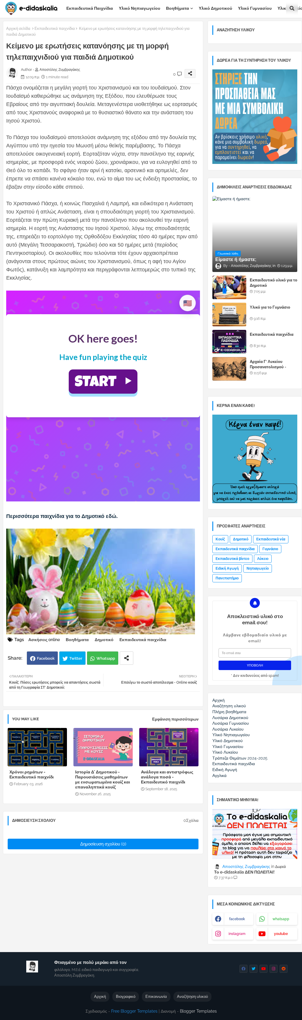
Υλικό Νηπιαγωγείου (139, 8)
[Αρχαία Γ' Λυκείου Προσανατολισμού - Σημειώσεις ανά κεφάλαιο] (229, 369)
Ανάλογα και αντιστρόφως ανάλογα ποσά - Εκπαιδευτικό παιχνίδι (167, 777)
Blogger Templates (198, 1011)
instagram (237, 934)
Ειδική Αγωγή (227, 568)
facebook (237, 919)
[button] (292, 8)
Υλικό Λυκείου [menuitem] (225, 752)
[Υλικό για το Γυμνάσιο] (229, 314)
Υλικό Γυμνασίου (255, 8)
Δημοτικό (104, 639)
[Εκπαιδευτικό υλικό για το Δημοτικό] (229, 287)
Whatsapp (105, 658)
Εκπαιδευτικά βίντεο (232, 559)
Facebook (46, 658)
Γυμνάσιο (270, 549)
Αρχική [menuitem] (218, 700)
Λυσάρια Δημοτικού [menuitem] (230, 717)
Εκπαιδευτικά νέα (270, 539)
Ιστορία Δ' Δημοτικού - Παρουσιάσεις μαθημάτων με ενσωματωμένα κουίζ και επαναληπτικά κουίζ (102, 779)
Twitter (75, 658)
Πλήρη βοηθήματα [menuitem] (229, 711)
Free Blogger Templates (134, 1011)
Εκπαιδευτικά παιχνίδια (89, 8)
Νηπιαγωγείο (258, 568)
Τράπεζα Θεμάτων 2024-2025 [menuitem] (239, 758)
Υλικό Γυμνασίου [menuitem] (227, 746)
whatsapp (281, 919)
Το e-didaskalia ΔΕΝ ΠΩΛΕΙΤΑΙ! (244, 872)
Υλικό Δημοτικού (215, 8)
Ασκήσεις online (44, 639)
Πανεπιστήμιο (227, 578)
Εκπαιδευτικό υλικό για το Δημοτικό (273, 283)
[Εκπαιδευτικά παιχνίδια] (229, 341)
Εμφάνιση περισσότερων (175, 719)
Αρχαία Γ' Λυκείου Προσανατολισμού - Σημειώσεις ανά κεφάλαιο (273, 366)
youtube (281, 934)
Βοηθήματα (177, 8)
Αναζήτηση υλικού (192, 996)
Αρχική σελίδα (18, 28)
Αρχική (100, 996)
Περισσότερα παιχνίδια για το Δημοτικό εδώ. (62, 516)
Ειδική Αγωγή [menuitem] (224, 769)
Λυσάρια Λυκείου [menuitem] (228, 729)
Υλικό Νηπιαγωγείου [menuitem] (231, 734)
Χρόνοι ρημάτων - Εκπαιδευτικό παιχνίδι (31, 774)
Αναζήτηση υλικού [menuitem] (229, 705)
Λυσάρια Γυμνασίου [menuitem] (230, 723)
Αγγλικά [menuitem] (219, 775)
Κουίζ (220, 539)
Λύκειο (262, 559)
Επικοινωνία (156, 996)
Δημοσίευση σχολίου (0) (103, 844)
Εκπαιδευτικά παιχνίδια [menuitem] (233, 763)
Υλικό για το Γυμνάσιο (270, 307)
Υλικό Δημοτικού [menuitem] (227, 740)
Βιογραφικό (125, 996)
